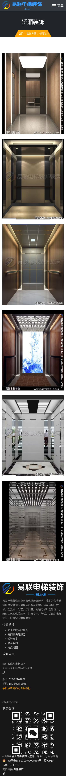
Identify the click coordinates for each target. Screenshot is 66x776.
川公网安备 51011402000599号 (23, 760)
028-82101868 (17, 679)
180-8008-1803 (17, 683)
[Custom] (4, 773)
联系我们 (13, 643)
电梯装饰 (18, 769)
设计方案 (13, 638)
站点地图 (13, 647)
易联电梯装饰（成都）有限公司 (29, 756)
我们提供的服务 (16, 634)
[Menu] (58, 5)
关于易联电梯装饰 (18, 630)
